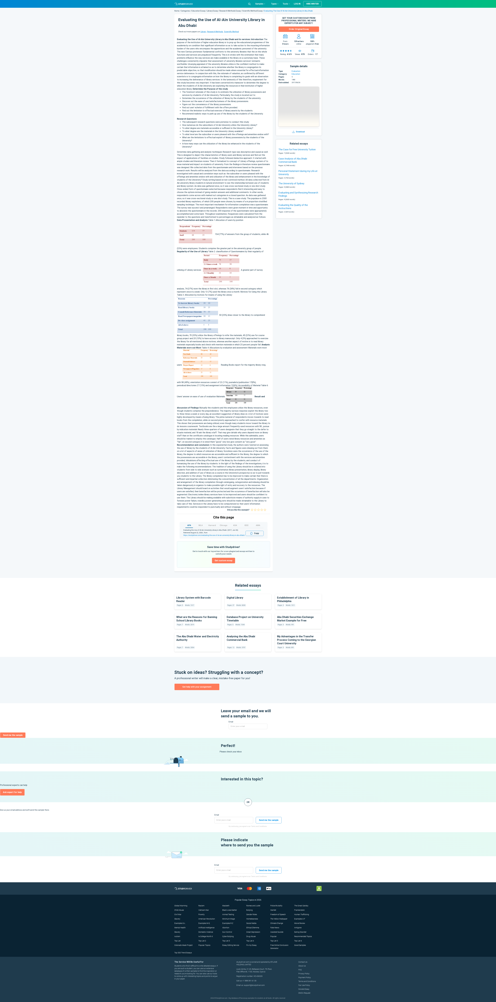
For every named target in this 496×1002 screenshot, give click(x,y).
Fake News (274, 928)
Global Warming (180, 906)
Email (231, 722)
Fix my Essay (251, 945)
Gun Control (227, 932)
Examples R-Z (227, 923)
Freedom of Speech (278, 914)
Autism (177, 936)
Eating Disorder (300, 932)
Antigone (297, 928)
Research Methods (215, 32)
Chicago (223, 525)
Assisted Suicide (276, 932)
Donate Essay (303, 989)
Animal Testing (228, 914)
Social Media (251, 923)
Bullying (249, 910)
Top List (177, 941)
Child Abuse (179, 910)
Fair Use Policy (304, 985)
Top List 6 (298, 941)
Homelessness (252, 919)
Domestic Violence (205, 932)
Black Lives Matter (229, 910)
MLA (201, 525)
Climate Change (276, 923)
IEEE (247, 525)
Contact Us (302, 962)
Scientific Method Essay (252, 11)
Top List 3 (226, 941)
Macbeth (225, 906)
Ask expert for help (12, 792)
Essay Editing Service (230, 945)
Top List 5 (274, 941)
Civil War (177, 914)
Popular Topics (204, 945)
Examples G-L (179, 923)
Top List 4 (250, 941)
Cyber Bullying (228, 936)
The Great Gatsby (301, 906)
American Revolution (206, 919)
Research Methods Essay (230, 11)
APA (189, 525)
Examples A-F (299, 919)
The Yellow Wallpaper (278, 919)
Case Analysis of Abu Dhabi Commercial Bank (292, 160)
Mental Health (180, 928)
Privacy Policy (303, 974)
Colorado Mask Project (183, 945)
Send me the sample (13, 735)
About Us (302, 966)
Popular (273, 936)
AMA (258, 525)
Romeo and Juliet (253, 906)
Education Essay (198, 11)
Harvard (212, 525)
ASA (235, 525)
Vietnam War (203, 910)
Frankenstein (299, 910)
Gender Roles (251, 914)
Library (204, 32)
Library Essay (212, 11)
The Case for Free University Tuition (297, 149)
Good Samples (300, 945)
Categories (185, 11)
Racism (201, 906)
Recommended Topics (303, 936)
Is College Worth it (205, 936)
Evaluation (296, 71)
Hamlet (273, 910)
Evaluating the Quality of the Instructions (293, 207)
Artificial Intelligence (206, 928)
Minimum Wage (228, 919)
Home (177, 11)
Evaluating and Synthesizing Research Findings (298, 194)
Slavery (177, 919)
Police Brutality (276, 906)
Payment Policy (304, 977)
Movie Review (299, 923)
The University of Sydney (291, 183)
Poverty (201, 914)
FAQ (300, 970)
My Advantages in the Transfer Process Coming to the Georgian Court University (296, 640)
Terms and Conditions (307, 981)
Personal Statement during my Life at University (297, 173)
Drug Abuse (251, 936)
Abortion (225, 928)
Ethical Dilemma (252, 928)
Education (296, 74)
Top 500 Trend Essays (183, 953)
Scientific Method (231, 32)
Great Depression (253, 932)
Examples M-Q (204, 923)
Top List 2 (202, 941)
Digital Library (235, 597)
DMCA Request (304, 993)
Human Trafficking (301, 914)
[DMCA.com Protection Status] (319, 888)
